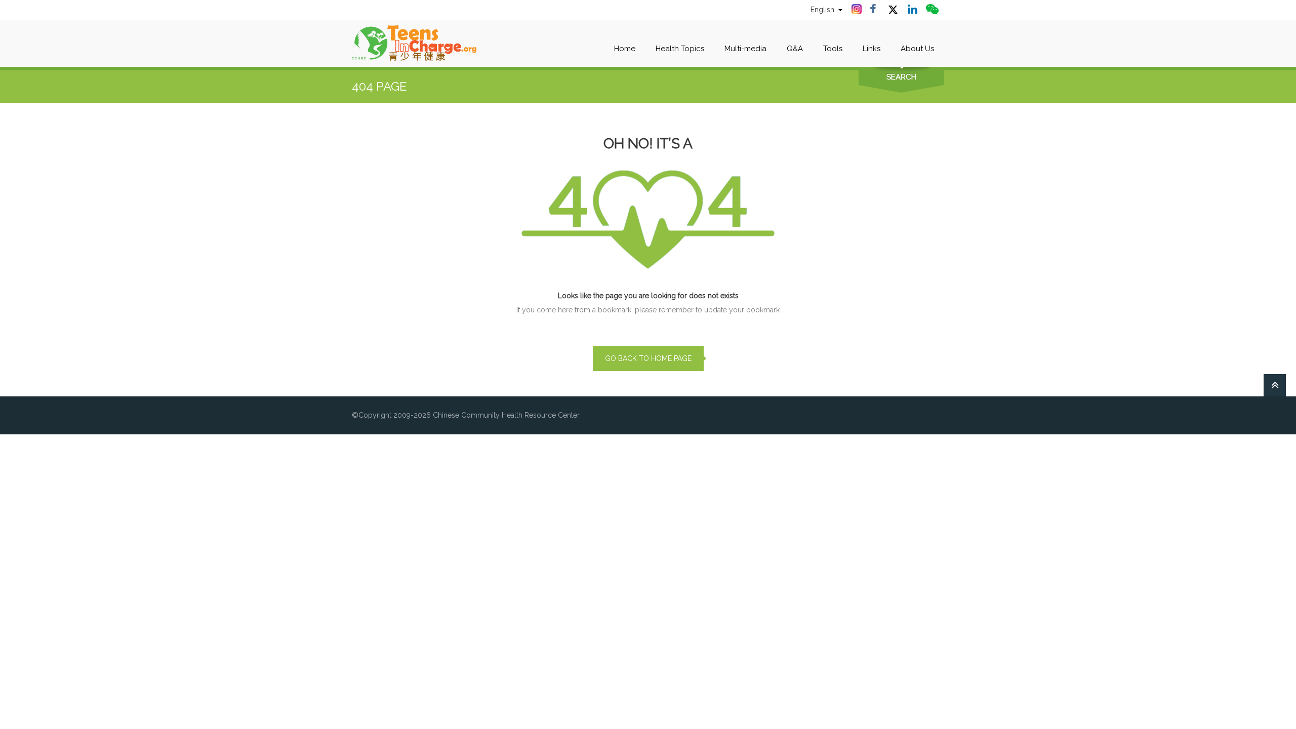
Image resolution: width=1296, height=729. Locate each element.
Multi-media (745, 48)
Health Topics (680, 48)
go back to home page (648, 358)
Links (871, 48)
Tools (832, 48)
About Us (917, 48)
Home (624, 48)
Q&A (795, 48)
